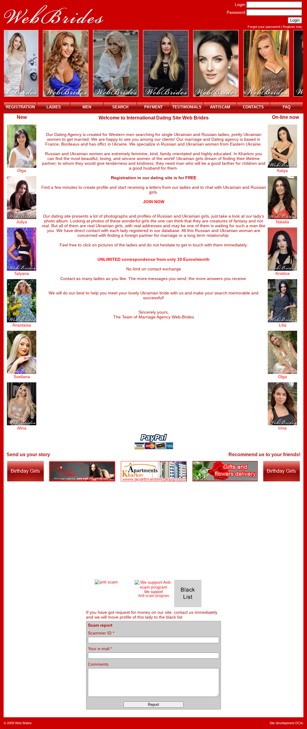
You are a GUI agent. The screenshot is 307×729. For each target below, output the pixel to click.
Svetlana (21, 376)
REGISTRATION (20, 107)
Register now (292, 27)
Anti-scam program (153, 596)
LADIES (53, 107)
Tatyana (21, 273)
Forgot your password (264, 27)
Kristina (283, 273)
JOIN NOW (153, 201)
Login (240, 4)
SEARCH (120, 107)
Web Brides (23, 723)
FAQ (287, 107)
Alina (21, 428)
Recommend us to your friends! (264, 454)
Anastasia (21, 325)
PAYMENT (153, 107)
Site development (282, 723)
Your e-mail (100, 648)
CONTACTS (253, 107)
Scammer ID (101, 633)
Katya (282, 170)
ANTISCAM (220, 107)
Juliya (21, 221)
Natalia (282, 221)
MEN (86, 107)
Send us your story (28, 454)
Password (236, 12)
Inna (282, 428)
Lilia (282, 325)
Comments (98, 664)
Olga (21, 170)
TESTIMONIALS (186, 107)
